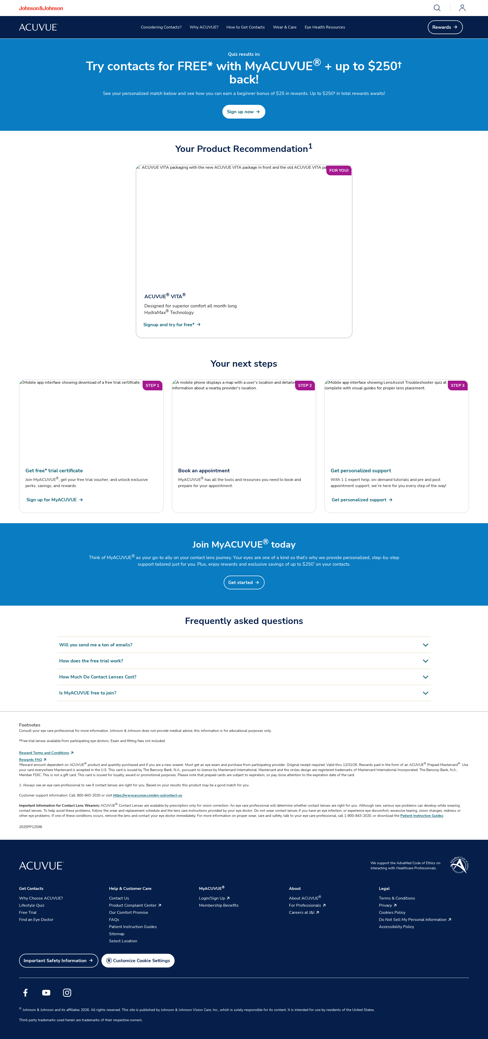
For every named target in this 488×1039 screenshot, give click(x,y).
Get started (240, 582)
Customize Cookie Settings (141, 961)
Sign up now (240, 112)
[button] (437, 8)
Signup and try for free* (168, 325)
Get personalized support (359, 500)
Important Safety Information (55, 961)
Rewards (441, 27)
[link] (445, 27)
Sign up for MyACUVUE (51, 500)
